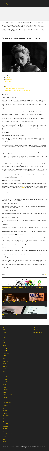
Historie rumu (8, 79)
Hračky (38, 23)
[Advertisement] (24, 14)
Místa (22, 26)
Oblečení (31, 27)
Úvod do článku (8, 77)
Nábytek (36, 26)
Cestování (20, 22)
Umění (3, 31)
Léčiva (39, 25)
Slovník (10, 30)
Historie (28, 23)
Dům (42, 22)
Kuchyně (23, 25)
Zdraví (28, 31)
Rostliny (41, 29)
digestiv (23, 187)
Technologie (35, 30)
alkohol (46, 274)
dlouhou (11, 111)
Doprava (38, 22)
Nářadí (7, 27)
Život (32, 31)
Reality (28, 29)
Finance (14, 23)
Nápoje (3, 27)
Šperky (21, 30)
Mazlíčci (13, 26)
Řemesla (33, 29)
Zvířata (35, 31)
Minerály (18, 26)
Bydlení (15, 22)
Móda (25, 26)
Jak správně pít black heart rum (12, 86)
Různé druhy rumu (9, 83)
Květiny (35, 25)
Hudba (42, 23)
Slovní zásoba (5, 30)
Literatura (4, 26)
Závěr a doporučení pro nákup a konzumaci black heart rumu (19, 90)
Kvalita (31, 25)
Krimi (19, 25)
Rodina (37, 29)
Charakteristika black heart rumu (12, 84)
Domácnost (32, 22)
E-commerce (5, 23)
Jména (15, 25)
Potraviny (36, 27)
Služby (14, 30)
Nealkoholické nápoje (14, 27)
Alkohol (3, 22)
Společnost (26, 30)
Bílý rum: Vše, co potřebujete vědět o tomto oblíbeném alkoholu (19, 302)
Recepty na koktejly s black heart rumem (14, 88)
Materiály (9, 26)
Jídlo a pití (11, 25)
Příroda (12, 29)
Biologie (11, 22)
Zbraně (24, 31)
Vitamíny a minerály (13, 31)
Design (27, 22)
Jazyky (3, 25)
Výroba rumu (8, 81)
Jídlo (7, 25)
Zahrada (20, 31)
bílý (29, 165)
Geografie (19, 23)
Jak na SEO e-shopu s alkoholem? (11, 315)
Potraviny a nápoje (6, 29)
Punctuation (23, 29)
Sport (31, 30)
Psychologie (17, 29)
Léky (42, 25)
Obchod (27, 27)
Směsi (18, 30)
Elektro (10, 23)
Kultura (27, 25)
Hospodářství (34, 23)
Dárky (24, 22)
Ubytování (41, 30)
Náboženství (30, 26)
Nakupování (41, 26)
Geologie (24, 23)
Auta (7, 22)
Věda (7, 31)
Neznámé (22, 27)
